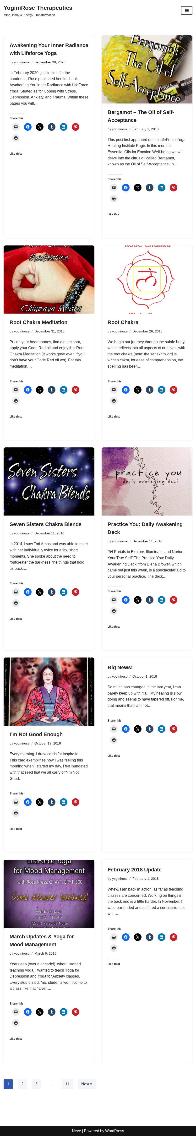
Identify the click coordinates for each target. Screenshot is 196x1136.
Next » (86, 1084)
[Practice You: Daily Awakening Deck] (147, 481)
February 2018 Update (135, 870)
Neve (76, 1131)
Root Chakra (123, 322)
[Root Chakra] (147, 279)
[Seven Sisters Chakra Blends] (49, 481)
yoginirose (22, 62)
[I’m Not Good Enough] (49, 692)
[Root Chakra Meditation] (49, 279)
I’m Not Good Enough (36, 734)
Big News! (120, 667)
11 (67, 1084)
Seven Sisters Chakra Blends (46, 524)
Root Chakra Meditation (38, 322)
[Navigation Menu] (186, 10)
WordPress (114, 1131)
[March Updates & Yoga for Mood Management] (49, 894)
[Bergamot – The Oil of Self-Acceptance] (147, 69)
